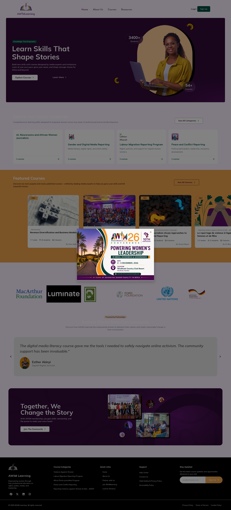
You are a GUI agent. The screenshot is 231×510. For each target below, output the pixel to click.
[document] (115, 255)
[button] (151, 232)
